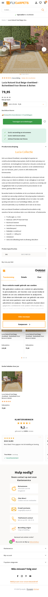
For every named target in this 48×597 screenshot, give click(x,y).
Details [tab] (24, 277)
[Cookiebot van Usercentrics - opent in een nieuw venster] (35, 270)
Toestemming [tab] (8, 277)
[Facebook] (18, 576)
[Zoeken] (43, 10)
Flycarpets (30, 589)
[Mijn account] (36, 3)
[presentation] (4, 49)
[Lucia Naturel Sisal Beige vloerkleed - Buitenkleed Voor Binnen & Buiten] (12, 381)
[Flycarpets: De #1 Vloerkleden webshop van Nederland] (17, 2)
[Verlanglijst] (40, 2)
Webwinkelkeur (34, 542)
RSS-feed (36, 589)
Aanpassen (22, 324)
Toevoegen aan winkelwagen (22, 122)
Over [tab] (39, 277)
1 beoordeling (15, 78)
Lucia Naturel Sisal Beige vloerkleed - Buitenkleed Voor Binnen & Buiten (11, 336)
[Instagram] (22, 576)
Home (4, 20)
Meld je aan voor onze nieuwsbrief (24, 581)
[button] (20, 74)
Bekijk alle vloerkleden (28, 78)
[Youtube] (30, 576)
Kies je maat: (6, 100)
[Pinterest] (26, 576)
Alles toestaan (24, 317)
